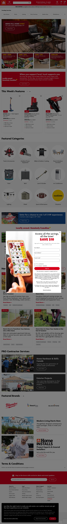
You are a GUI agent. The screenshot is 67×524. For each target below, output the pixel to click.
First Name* (37, 247)
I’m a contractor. (40, 264)
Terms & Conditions (47, 290)
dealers (36, 277)
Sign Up (47, 268)
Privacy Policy (54, 278)
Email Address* (37, 252)
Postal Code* (37, 258)
